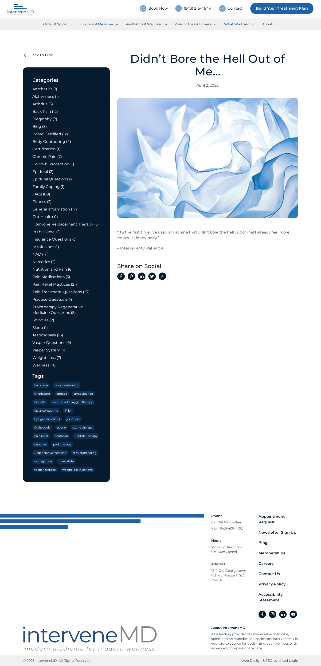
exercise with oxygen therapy (72, 402)
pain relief (41, 436)
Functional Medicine (96, 24)
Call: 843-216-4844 (226, 522)
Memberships (271, 553)
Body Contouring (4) (51, 141)
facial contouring (46, 410)
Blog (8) (39, 126)
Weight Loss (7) (46, 357)
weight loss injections (77, 469)
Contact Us (269, 574)
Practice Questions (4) (53, 299)
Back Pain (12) (45, 111)
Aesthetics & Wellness (144, 24)
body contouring (66, 385)
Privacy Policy (272, 584)
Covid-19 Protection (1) (53, 164)
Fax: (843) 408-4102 (227, 528)
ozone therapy (82, 427)
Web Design (251, 660)
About (267, 24)
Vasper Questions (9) (51, 342)
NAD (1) (39, 254)
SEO (269, 660)
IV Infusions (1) (45, 247)
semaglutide (43, 461)
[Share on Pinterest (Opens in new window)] (131, 276)
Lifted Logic (288, 660)
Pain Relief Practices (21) (54, 284)
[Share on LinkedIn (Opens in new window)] (141, 276)
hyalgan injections (47, 419)
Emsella (39, 402)
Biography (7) (44, 119)
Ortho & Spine (55, 24)
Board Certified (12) (50, 134)
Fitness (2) (41, 201)
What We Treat (237, 24)
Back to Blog (41, 55)
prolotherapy (62, 444)
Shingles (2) (43, 320)
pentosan (61, 436)
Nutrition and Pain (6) (52, 269)
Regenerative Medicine (50, 453)
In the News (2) (46, 232)
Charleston (42, 393)
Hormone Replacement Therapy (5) (65, 224)
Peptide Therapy (86, 436)
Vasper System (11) (49, 350)
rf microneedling (84, 453)
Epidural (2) (42, 171)
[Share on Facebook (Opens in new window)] (121, 276)
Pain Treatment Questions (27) (61, 292)
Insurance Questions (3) (54, 239)
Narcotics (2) (43, 262)
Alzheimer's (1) (45, 96)
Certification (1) (46, 149)
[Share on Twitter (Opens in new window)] (152, 276)
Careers (266, 563)
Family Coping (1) (48, 186)
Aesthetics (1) (44, 89)
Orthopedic (42, 427)
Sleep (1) (40, 327)
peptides (40, 444)
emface (61, 393)
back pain (41, 385)
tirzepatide (66, 461)
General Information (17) (54, 209)
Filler (68, 410)
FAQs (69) (41, 194)
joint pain (73, 419)
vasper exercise (45, 469)
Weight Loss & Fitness (193, 24)
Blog (262, 543)
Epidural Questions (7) (53, 179)
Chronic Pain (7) (47, 156)
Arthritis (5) (42, 104)
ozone (61, 427)
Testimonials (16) (47, 335)
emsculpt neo (83, 393)
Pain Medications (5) (51, 277)
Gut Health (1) (45, 216)
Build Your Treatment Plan (282, 8)
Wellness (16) (44, 365)
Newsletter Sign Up (277, 532)
